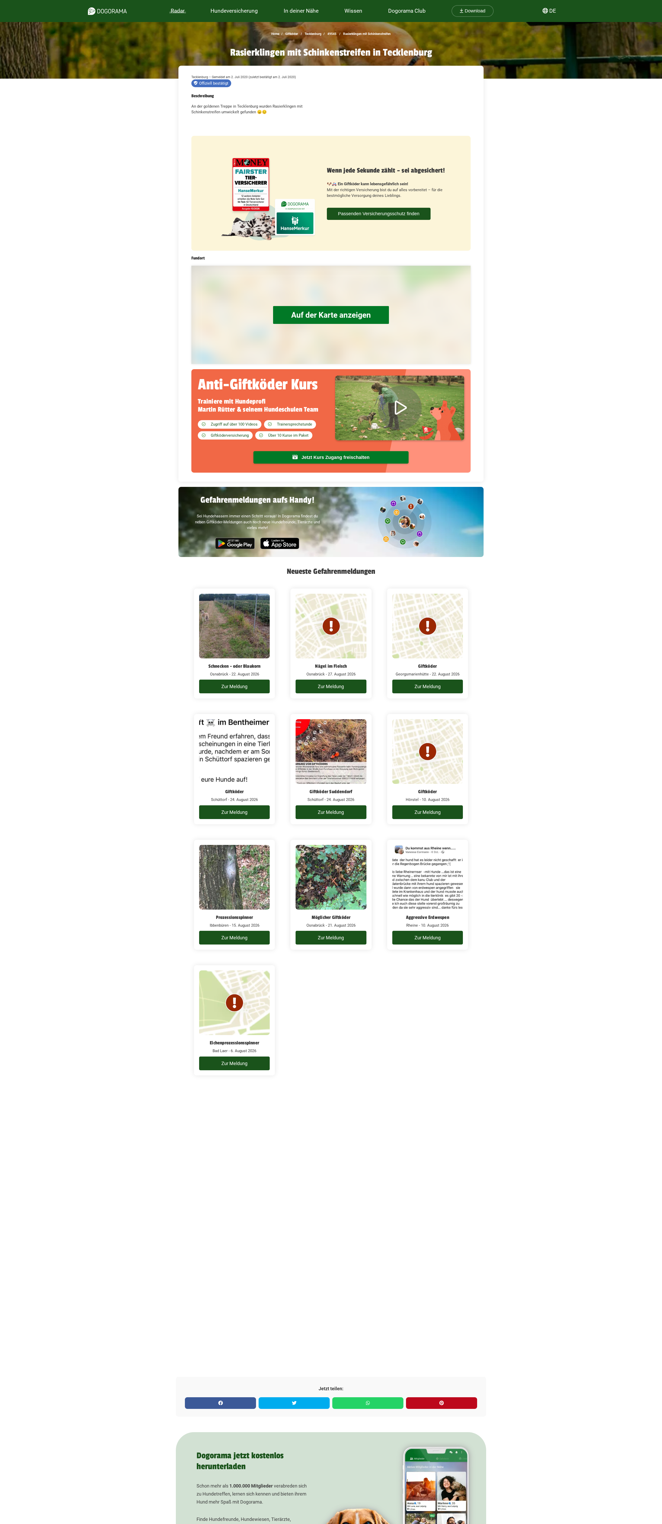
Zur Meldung (234, 686)
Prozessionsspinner (234, 917)
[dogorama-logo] (107, 11)
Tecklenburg (312, 34)
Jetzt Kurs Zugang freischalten (335, 457)
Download (474, 10)
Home (275, 34)
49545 (331, 34)
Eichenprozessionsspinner (234, 1043)
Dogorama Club (407, 11)
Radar (178, 11)
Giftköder (291, 34)
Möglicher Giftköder (331, 917)
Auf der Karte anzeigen (331, 314)
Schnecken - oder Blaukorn (234, 666)
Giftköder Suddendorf (331, 791)
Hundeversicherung (234, 11)
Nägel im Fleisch (331, 666)
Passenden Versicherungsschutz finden (378, 213)
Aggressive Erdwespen (427, 917)
